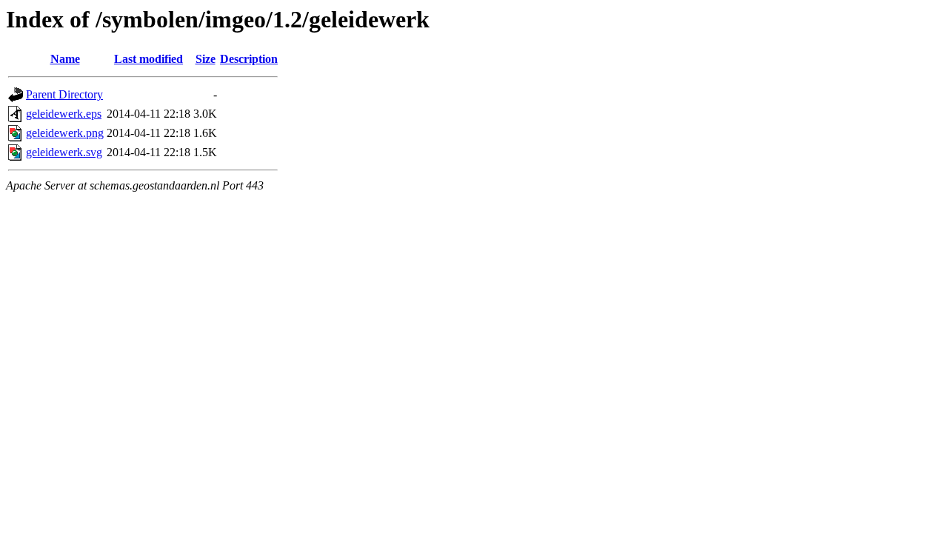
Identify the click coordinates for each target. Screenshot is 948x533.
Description (249, 59)
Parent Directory (64, 94)
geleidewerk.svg (64, 152)
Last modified (148, 59)
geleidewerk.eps (63, 113)
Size (206, 59)
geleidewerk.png (65, 133)
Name (65, 59)
